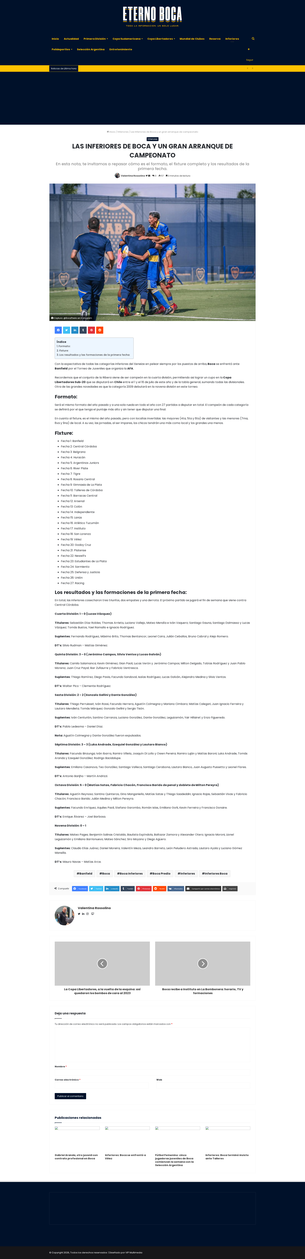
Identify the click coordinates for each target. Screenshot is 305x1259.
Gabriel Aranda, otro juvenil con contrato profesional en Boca (76, 1156)
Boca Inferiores (131, 874)
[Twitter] (66, 330)
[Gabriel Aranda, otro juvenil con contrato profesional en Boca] (77, 1139)
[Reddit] (99, 330)
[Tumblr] (83, 330)
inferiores (187, 874)
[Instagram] (88, 914)
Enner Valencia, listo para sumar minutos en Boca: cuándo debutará (119, 68)
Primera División (95, 39)
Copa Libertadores (160, 39)
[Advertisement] (152, 98)
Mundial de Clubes (192, 39)
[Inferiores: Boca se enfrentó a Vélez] (127, 1139)
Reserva (214, 39)
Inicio (55, 39)
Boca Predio (161, 874)
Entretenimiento (120, 49)
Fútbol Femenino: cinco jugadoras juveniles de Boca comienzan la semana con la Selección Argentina (174, 1160)
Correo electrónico (67, 1079)
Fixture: (63, 350)
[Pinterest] (91, 330)
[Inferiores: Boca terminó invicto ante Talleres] (227, 1139)
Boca (106, 874)
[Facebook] (58, 330)
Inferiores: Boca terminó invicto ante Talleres (227, 1156)
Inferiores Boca (216, 874)
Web (159, 1079)
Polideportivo (61, 49)
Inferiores (232, 39)
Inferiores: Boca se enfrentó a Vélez (125, 1156)
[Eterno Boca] (152, 17)
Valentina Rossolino (133, 175)
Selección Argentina (90, 49)
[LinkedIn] (74, 330)
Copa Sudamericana (126, 39)
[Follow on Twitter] (147, 175)
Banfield (85, 874)
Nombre (61, 1066)
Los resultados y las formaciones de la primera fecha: (94, 355)
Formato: (64, 346)
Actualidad (71, 39)
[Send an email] (149, 175)
